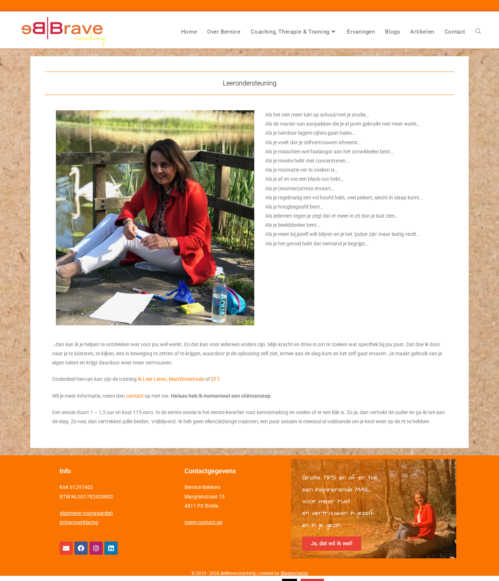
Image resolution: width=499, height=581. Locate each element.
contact (135, 396)
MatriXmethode (186, 379)
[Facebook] (81, 548)
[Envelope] (66, 548)
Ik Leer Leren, (153, 379)
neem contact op (203, 522)
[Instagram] (96, 548)
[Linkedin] (111, 548)
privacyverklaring (79, 522)
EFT (215, 379)
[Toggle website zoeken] (478, 32)
